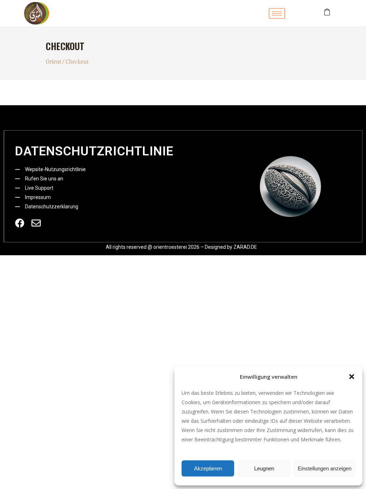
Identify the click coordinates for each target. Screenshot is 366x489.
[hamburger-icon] (277, 13)
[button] (351, 376)
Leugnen (264, 468)
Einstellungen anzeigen (324, 468)
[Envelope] (36, 223)
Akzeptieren (208, 468)
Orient (53, 61)
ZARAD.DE (245, 247)
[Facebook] (19, 223)
